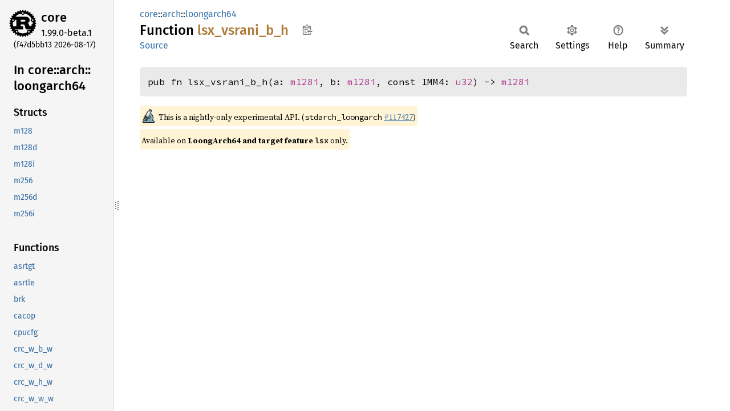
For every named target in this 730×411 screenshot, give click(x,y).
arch (172, 14)
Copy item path (307, 29)
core (54, 17)
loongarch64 (211, 14)
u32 (464, 81)
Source (154, 45)
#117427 (398, 117)
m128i (304, 81)
